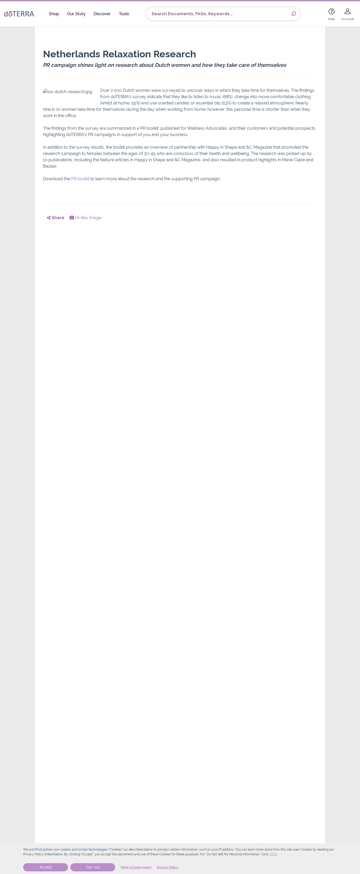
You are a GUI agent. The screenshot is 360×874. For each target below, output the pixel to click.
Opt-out (93, 867)
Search (293, 14)
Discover (102, 13)
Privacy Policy (167, 867)
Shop (54, 13)
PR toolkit (80, 178)
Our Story (76, 13)
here (273, 854)
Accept (46, 867)
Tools (124, 13)
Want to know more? (136, 867)
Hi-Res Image (87, 217)
